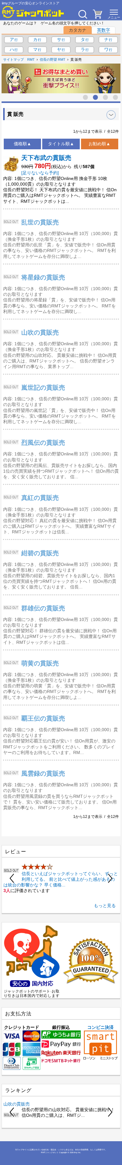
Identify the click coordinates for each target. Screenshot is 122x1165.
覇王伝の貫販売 (43, 718)
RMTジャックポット (49, 1152)
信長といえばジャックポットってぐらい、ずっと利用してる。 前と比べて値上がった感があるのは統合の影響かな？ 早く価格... (60, 879)
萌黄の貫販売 (40, 663)
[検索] (83, 14)
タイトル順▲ (61, 143)
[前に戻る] (10, 78)
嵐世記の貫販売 (43, 387)
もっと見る (105, 905)
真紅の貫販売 (40, 497)
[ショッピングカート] (98, 16)
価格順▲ (22, 143)
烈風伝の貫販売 (43, 442)
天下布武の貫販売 (46, 157)
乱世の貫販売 (40, 222)
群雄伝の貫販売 (43, 608)
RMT (31, 59)
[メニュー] (114, 14)
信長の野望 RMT (52, 59)
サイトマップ (13, 59)
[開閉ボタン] (111, 115)
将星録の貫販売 (43, 277)
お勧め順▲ (99, 143)
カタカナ (77, 30)
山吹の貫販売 (40, 332)
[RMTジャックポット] (33, 12)
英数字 (103, 30)
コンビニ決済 (100, 1027)
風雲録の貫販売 (43, 773)
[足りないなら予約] (40, 172)
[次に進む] (111, 78)
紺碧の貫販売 (40, 553)
